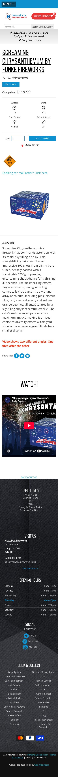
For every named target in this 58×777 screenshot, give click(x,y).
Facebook (32, 641)
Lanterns (43, 706)
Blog (30, 500)
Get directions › (30, 568)
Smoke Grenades (43, 698)
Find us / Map (30, 494)
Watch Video (11, 84)
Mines (44, 689)
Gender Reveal (43, 693)
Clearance (14, 724)
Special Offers (14, 715)
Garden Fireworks (14, 711)
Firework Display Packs (43, 672)
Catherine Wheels (43, 685)
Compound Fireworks (14, 676)
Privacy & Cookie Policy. (37, 754)
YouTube (32, 646)
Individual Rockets (15, 698)
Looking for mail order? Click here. (25, 173)
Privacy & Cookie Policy (30, 507)
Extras (43, 676)
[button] (9, 4)
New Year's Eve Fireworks (43, 726)
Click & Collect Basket (44, 15)
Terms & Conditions (30, 510)
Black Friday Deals (43, 719)
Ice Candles (43, 702)
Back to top (29, 458)
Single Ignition (14, 672)
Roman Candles (43, 680)
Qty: (8, 138)
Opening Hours (30, 497)
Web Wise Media (41, 765)
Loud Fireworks (14, 685)
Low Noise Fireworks (14, 706)
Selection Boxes (14, 693)
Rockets (15, 689)
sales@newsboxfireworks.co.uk (20, 561)
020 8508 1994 (13, 558)
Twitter (33, 635)
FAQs (30, 504)
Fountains (14, 719)
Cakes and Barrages (14, 680)
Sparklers (14, 702)
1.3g (43, 711)
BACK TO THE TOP (29, 477)
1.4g (43, 715)
